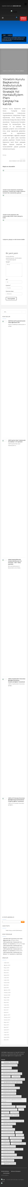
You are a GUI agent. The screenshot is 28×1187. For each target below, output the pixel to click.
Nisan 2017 (6, 1025)
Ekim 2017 (6, 1010)
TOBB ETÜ (6, 1140)
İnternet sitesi (9, 291)
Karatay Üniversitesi (7, 1126)
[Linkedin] (9, 2)
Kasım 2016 (6, 1037)
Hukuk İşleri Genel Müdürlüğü (13, 1121)
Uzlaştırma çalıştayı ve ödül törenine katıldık (14, 239)
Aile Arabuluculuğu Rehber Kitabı (10, 1070)
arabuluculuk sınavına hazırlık (12, 1096)
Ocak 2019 (6, 977)
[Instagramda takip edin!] (14, 1175)
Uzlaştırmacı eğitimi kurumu (9, 1146)
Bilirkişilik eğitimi (21, 1106)
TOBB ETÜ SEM (16, 1140)
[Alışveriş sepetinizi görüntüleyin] (17, 18)
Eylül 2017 (6, 1012)
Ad (7, 279)
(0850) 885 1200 (17, 6)
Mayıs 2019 (6, 967)
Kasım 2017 (6, 1007)
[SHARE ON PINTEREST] (12, 157)
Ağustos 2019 (7, 965)
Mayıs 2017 (6, 1022)
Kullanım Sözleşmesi (16, 1171)
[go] (24, 312)
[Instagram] (7, 2)
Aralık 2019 (6, 962)
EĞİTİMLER (23, 18)
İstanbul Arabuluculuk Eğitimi (12, 1149)
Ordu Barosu (20, 1135)
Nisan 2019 (6, 970)
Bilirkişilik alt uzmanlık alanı (9, 1106)
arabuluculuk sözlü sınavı (9, 1090)
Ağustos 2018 (7, 990)
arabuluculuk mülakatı (8, 1085)
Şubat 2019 (6, 975)
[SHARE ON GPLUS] (9, 157)
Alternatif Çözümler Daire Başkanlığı (12, 1073)
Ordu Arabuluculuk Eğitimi (8, 1135)
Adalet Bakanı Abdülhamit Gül (10, 1065)
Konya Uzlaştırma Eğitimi (8, 1129)
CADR (21, 1109)
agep (18, 160)
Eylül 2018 (6, 987)
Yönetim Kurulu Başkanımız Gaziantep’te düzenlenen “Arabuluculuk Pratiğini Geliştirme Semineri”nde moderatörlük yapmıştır (14, 191)
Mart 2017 (6, 1027)
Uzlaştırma (6, 1143)
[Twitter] (5, 2)
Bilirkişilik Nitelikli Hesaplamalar (10, 1109)
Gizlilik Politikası (5, 1171)
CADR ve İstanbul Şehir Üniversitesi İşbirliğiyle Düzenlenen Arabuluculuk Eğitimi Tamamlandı (16, 680)
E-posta (8, 285)
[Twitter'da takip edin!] (12, 1175)
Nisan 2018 (6, 1000)
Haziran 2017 (7, 1020)
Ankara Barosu (6, 1076)
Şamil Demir (22, 160)
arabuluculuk (16, 1076)
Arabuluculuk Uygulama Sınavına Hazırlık (12, 1100)
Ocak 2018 (6, 1005)
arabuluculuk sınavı (9, 1093)
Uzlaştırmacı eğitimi (19, 1143)
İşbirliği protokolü (8, 1160)
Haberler (22, 70)
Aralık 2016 (6, 1034)
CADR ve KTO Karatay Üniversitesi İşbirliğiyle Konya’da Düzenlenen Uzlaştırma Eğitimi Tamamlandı (16, 799)
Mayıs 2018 (6, 997)
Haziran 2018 (7, 995)
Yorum (8, 262)
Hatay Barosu (6, 1118)
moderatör (19, 1132)
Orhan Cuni (5, 1137)
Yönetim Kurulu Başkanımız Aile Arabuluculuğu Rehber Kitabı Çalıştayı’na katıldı (13, 216)
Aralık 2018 (6, 980)
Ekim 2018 (6, 985)
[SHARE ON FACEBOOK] (6, 157)
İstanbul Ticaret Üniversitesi (9, 1154)
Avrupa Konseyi (7, 1104)
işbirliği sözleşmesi (9, 1124)
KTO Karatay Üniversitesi (8, 1132)
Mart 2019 (6, 972)
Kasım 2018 (6, 982)
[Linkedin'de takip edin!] (17, 1175)
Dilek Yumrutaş (6, 1112)
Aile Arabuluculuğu (7, 1068)
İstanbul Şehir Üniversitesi (13, 1158)
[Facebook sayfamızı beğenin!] (10, 1175)
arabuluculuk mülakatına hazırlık (11, 1088)
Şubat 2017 (6, 1030)
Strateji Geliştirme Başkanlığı (17, 1137)
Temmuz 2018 (7, 992)
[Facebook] (2, 2)
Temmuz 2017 (7, 1017)
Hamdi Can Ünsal (11, 1115)
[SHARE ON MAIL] (15, 157)
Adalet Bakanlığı (13, 160)
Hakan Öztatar (15, 1112)
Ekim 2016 (6, 1039)
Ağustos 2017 (7, 1015)
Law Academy (6, 1173)
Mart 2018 (6, 1002)
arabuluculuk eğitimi (13, 1082)
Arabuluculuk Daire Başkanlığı (14, 1079)
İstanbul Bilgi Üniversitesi (8, 1152)
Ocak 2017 (6, 1032)
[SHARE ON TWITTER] (4, 157)
